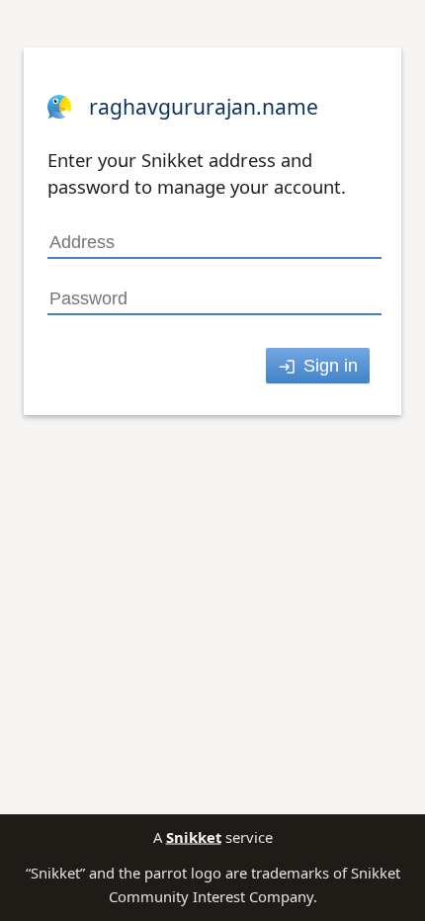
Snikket (193, 837)
